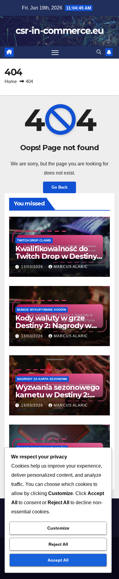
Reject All (58, 544)
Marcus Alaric (71, 267)
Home (11, 81)
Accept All (58, 560)
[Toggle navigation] (55, 52)
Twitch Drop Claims (34, 240)
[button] (98, 52)
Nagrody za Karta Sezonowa (42, 379)
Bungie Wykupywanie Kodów (41, 309)
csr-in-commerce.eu (59, 30)
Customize (58, 528)
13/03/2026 (32, 267)
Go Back (59, 187)
